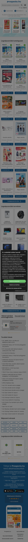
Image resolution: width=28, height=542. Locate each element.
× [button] (24, 251)
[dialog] (14, 271)
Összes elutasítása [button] (14, 285)
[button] (14, 288)
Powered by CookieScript (20, 290)
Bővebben (11, 278)
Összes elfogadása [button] (14, 281)
